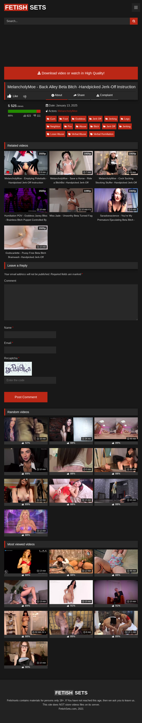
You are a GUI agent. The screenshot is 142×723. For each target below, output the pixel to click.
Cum (52, 118)
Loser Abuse (57, 134)
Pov (70, 126)
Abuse (82, 126)
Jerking (113, 118)
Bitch (96, 126)
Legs (127, 118)
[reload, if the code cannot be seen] (18, 374)
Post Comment (26, 397)
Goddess (80, 118)
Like (15, 96)
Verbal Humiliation (103, 134)
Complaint (106, 95)
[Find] (134, 21)
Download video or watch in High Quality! (73, 73)
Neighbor (55, 126)
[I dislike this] (25, 97)
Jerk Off (97, 118)
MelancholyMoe (67, 111)
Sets (25, 7)
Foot (65, 118)
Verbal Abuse (79, 134)
